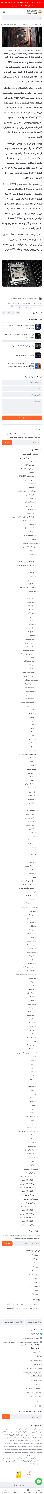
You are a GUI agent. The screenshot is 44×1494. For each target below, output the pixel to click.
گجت (34, 877)
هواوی (32, 937)
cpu (40, 307)
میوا (33, 1109)
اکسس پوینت (31, 941)
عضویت (7, 1244)
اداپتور (32, 776)
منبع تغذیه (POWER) (26, 476)
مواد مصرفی (32, 1146)
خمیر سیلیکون (29, 643)
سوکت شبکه (30, 960)
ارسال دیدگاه (22, 418)
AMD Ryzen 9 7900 (13, 303)
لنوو (33, 724)
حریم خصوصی (37, 1384)
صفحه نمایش (29, 784)
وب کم (32, 576)
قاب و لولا (31, 787)
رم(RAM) (31, 472)
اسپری (32, 668)
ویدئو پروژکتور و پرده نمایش (26, 1131)
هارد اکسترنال (29, 502)
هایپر (32, 1120)
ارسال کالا (39, 1356)
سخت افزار (24, 1309)
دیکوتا (32, 747)
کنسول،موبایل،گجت (31, 792)
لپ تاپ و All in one (31, 680)
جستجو (7, 443)
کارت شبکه (32, 1023)
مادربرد (32, 461)
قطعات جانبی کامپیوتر (29, 521)
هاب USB (31, 595)
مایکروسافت (30, 844)
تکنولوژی (18, 307)
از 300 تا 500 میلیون (27, 1191)
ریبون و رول (30, 1154)
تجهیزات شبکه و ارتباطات (30, 908)
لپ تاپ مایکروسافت (27, 702)
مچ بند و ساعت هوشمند (26, 881)
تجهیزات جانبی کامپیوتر (30, 543)
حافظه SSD (30, 498)
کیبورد (32, 551)
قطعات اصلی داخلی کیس (28, 458)
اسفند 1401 (34, 1255)
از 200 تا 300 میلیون (27, 1187)
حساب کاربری (37, 1352)
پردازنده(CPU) (29, 465)
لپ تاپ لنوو (30, 691)
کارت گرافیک (14, 1305)
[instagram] (40, 1406)
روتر (35, 1041)
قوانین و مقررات (36, 1380)
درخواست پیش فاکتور (34, 1392)
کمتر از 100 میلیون (27, 1176)
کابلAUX (31, 613)
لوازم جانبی (32, 635)
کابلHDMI (31, 606)
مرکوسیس (30, 1015)
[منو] (4, 12)
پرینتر (34, 1057)
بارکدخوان (33, 1105)
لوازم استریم (30, 573)
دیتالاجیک (31, 1112)
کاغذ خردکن (32, 1157)
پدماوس (31, 558)
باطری (32, 780)
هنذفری (31, 829)
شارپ (32, 1090)
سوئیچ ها (31, 632)
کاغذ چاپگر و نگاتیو (30, 1116)
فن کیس (31, 487)
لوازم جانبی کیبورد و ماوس (25, 562)
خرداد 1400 (35, 1271)
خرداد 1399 (34, 1294)
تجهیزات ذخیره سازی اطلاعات (26, 491)
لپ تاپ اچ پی (29, 695)
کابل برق (31, 610)
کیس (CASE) (29, 480)
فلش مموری (30, 506)
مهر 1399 (35, 1282)
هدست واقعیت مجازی (26, 888)
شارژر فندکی (30, 825)
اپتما (32, 1135)
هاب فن (31, 524)
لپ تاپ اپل (30, 706)
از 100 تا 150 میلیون (27, 1180)
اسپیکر (32, 569)
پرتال (15, 1485)
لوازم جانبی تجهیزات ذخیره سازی (23, 517)
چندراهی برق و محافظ (27, 654)
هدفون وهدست (28, 884)
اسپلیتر (31, 621)
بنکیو (32, 1142)
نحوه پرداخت (37, 1364)
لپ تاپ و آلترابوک (30, 684)
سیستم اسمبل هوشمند (34, 1388)
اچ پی (32, 728)
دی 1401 (35, 1259)
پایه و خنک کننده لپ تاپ (27, 754)
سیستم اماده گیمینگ (31, 1169)
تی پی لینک (30, 919)
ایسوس (31, 717)
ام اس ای (31, 713)
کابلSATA (31, 624)
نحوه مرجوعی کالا (36, 1360)
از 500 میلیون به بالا (27, 1195)
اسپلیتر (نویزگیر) (28, 967)
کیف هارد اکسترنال (28, 650)
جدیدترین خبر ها (36, 50)
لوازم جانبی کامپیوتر (29, 547)
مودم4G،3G (32, 926)
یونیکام (31, 997)
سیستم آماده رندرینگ (31, 1199)
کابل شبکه (32, 978)
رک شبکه (31, 963)
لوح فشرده (30, 513)
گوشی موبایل (32, 795)
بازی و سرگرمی (31, 892)
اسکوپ (32, 1139)
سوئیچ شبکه (32, 1004)
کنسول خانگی (29, 896)
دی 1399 (35, 1279)
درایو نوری (31, 580)
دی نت (32, 982)
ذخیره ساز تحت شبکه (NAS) (24, 974)
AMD (11, 307)
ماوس (32, 554)
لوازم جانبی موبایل (30, 810)
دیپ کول (31, 758)
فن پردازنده (30, 483)
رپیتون (32, 1000)
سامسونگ (31, 799)
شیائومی (31, 803)
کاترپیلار (31, 739)
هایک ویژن (30, 993)
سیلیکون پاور (29, 866)
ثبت (6, 1417)
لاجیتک (32, 1098)
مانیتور (34, 539)
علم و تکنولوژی (14, 50)
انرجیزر (32, 870)
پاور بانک (33, 855)
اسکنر (34, 1068)
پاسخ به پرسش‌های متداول (32, 1372)
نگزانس (31, 989)
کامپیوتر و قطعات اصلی (30, 454)
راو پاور (32, 862)
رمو (33, 1161)
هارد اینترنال (30, 495)
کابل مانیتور (30, 602)
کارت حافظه (30, 509)
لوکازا (32, 750)
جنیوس (31, 1101)
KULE (32, 736)
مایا (33, 721)
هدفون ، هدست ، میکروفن (25, 565)
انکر (33, 859)
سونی (30, 899)
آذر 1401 (36, 1263)
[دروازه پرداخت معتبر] (18, 1475)
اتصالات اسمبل (29, 528)
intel (30, 1309)
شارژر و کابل (30, 814)
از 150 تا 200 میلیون (27, 1184)
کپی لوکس (30, 1127)
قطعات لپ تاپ (31, 769)
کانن (32, 1064)
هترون (32, 765)
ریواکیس (31, 743)
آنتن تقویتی (30, 956)
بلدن (32, 986)
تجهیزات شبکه (31, 952)
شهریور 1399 (34, 1286)
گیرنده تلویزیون (29, 676)
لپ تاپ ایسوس (29, 688)
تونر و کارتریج (29, 1150)
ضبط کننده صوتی (28, 672)
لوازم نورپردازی (29, 535)
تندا (33, 1019)
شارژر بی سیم (29, 818)
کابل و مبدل (32, 591)
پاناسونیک (31, 1086)
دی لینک (31, 915)
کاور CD (31, 665)
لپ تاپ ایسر (30, 699)
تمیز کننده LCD (29, 661)
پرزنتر (34, 1094)
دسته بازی (30, 646)
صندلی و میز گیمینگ (27, 587)
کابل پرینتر (30, 599)
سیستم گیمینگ (31, 1173)
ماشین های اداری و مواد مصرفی (27, 1053)
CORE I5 (10, 1309)
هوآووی (31, 922)
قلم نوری (31, 584)
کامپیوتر (33, 307)
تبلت (34, 836)
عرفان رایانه (38, 25)
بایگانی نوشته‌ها (28, 25)
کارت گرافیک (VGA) (27, 469)
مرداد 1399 (35, 1290)
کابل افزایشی (30, 628)
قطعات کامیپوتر (25, 50)
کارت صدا (31, 532)
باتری (32, 657)
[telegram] (35, 1406)
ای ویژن (31, 1075)
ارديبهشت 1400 (33, 1275)
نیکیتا (32, 1165)
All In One (33, 710)
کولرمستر (31, 762)
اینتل (16, 1309)
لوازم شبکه (30, 971)
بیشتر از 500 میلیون (27, 1225)
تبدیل (32, 617)
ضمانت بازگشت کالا (35, 1397)
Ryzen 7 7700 (37, 303)
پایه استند (30, 821)
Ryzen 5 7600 (26, 303)
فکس (34, 1083)
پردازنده (26, 307)
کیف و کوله (32, 732)
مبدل (32, 832)
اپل (33, 806)
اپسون (32, 1079)
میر (33, 1124)
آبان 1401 (35, 1267)
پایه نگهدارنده (29, 639)
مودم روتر (33, 911)
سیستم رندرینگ (30, 1203)
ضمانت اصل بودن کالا (34, 1368)
